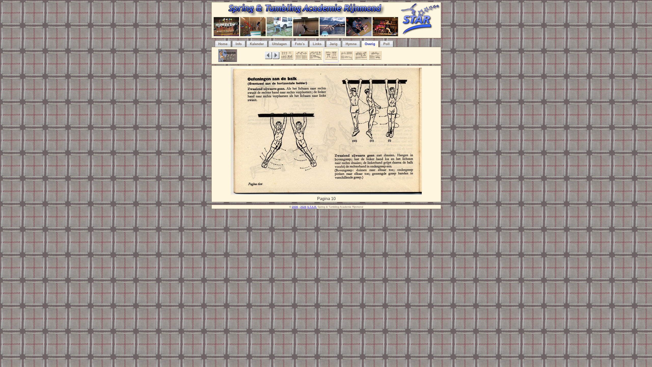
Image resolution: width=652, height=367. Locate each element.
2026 (303, 206)
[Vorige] (268, 55)
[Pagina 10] (326, 193)
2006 (295, 206)
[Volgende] (275, 55)
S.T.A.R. (312, 206)
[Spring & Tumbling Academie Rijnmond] (306, 14)
